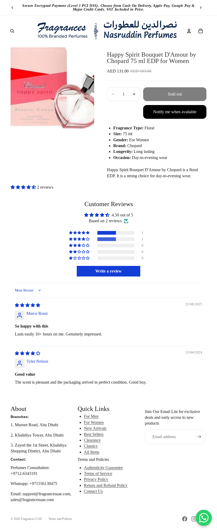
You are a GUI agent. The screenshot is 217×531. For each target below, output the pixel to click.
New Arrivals (95, 428)
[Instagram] (194, 519)
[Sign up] (199, 437)
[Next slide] (200, 7)
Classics (90, 446)
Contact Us (93, 491)
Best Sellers (93, 434)
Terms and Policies (60, 519)
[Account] (189, 31)
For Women (94, 422)
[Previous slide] (12, 7)
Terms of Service (98, 473)
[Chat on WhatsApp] (204, 518)
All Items (91, 452)
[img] (27, 305)
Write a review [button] (108, 271)
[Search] (12, 31)
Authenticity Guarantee (103, 467)
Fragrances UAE (31, 519)
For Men (91, 416)
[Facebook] (185, 519)
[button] (24, 187)
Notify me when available (174, 112)
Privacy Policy (96, 479)
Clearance (92, 440)
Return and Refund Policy (106, 485)
